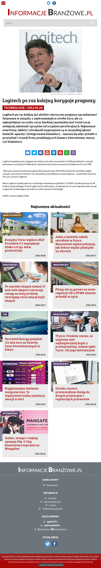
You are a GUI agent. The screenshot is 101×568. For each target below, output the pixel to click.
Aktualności (52, 485)
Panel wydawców (52, 501)
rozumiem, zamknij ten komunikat (51, 565)
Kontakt (52, 498)
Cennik (52, 505)
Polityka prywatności (52, 508)
